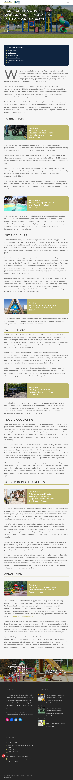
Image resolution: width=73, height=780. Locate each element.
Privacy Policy (14, 714)
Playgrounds (38, 26)
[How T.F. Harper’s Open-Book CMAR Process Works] (41, 724)
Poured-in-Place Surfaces (16, 60)
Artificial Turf (12, 53)
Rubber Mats (12, 50)
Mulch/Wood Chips (14, 58)
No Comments (15, 31)
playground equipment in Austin (21, 616)
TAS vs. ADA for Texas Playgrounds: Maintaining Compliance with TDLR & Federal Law (54, 712)
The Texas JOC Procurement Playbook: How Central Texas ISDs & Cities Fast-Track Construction (56, 699)
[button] (68, 2)
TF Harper (10, 26)
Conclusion (11, 62)
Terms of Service (24, 714)
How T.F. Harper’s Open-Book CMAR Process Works (55, 722)
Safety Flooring (13, 55)
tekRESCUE (7, 777)
